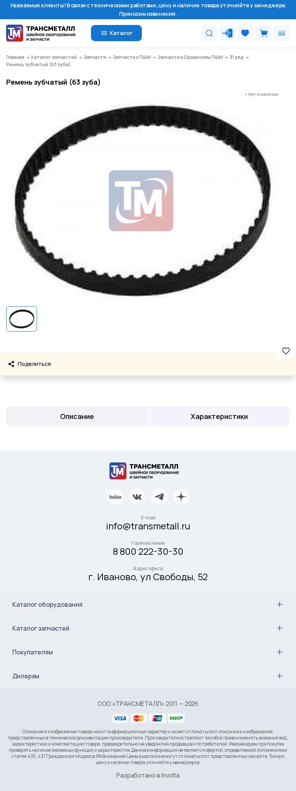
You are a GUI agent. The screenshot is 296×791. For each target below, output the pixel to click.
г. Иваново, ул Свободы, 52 (148, 576)
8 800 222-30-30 (148, 551)
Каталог (121, 33)
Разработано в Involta (148, 775)
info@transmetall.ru (148, 525)
